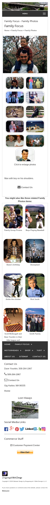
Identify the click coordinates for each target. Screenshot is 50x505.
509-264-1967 (14, 374)
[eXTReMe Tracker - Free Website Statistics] (5, 475)
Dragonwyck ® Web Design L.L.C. (36, 481)
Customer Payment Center (26, 445)
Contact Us (27, 187)
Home (7, 391)
